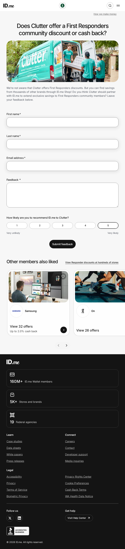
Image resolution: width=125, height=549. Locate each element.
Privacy (11, 483)
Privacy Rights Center (78, 476)
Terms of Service (17, 489)
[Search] (110, 5)
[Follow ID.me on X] (10, 518)
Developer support (76, 454)
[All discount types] (62, 5)
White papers (15, 454)
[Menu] (118, 5)
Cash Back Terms (75, 489)
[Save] (63, 276)
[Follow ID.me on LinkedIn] (19, 518)
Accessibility (14, 476)
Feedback (14, 179)
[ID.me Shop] (10, 6)
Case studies (14, 441)
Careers (70, 441)
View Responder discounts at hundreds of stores (91, 262)
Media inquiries (74, 461)
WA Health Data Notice (79, 496)
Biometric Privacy (17, 496)
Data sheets (14, 447)
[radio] (17, 225)
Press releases (15, 461)
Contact (70, 447)
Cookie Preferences (77, 483)
